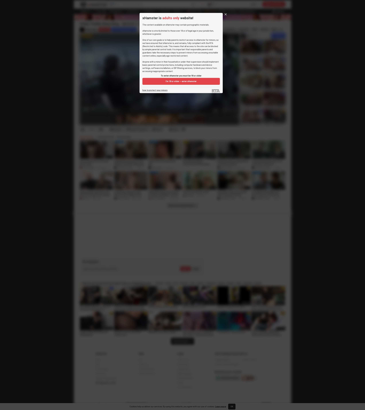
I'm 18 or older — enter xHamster (181, 81)
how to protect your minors (155, 90)
